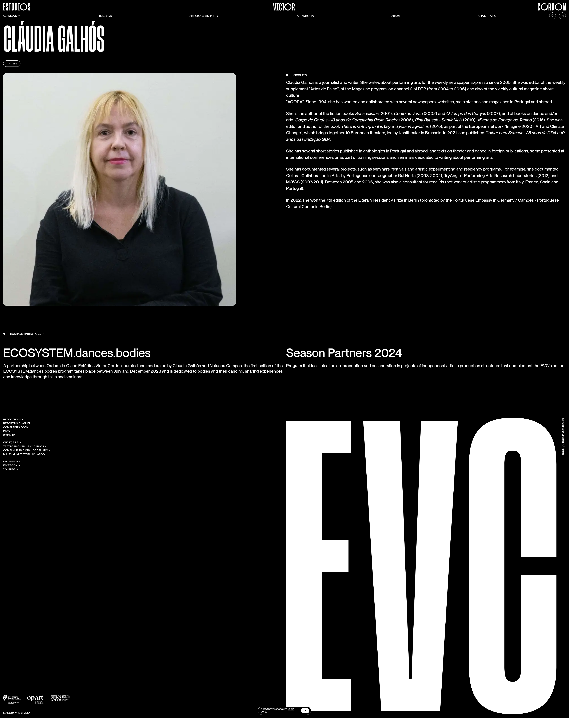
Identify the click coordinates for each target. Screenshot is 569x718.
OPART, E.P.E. (11, 442)
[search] (552, 15)
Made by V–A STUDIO (16, 712)
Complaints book (15, 427)
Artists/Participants (204, 15)
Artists (12, 63)
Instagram (10, 461)
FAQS (6, 431)
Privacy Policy (13, 419)
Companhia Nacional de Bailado (25, 450)
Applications (487, 15)
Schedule (10, 15)
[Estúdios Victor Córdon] (284, 5)
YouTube (9, 469)
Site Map (9, 435)
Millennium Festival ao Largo (24, 454)
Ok (305, 710)
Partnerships (304, 15)
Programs (105, 15)
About (396, 15)
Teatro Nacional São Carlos (23, 446)
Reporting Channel (17, 423)
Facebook (10, 465)
